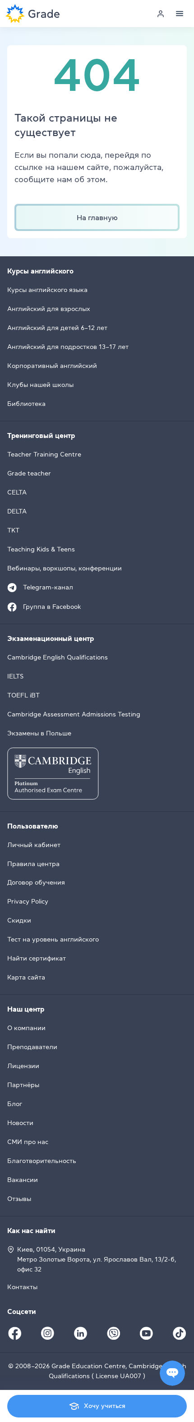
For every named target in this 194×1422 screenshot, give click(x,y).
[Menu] (180, 14)
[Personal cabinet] (161, 14)
